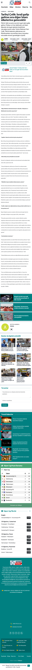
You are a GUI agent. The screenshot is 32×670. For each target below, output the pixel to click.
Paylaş (4, 63)
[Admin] (5, 327)
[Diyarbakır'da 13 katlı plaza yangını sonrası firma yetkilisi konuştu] (8, 342)
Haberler (3, 11)
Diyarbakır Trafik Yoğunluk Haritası (22, 641)
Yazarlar (29, 656)
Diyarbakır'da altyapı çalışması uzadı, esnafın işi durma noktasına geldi (24, 364)
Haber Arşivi (22, 650)
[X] (13, 633)
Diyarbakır (4, 7)
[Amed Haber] (15, 2)
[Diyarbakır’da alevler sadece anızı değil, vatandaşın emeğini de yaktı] (8, 372)
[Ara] (29, 3)
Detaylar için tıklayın (16, 505)
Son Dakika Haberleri (9, 650)
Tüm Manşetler (22, 645)
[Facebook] (10, 633)
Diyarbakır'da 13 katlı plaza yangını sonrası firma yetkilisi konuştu (7, 349)
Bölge (11, 7)
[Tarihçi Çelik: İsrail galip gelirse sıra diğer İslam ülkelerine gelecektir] (16, 51)
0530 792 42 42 (17, 623)
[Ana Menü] (1, 2)
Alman (14, 171)
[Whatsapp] (19, 633)
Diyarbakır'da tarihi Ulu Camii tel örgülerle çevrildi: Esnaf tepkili (23, 349)
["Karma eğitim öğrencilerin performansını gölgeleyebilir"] (24, 372)
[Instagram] (16, 633)
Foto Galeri (21, 656)
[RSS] (21, 633)
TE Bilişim (20, 660)
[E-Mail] (11, 329)
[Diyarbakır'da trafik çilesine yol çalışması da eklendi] (8, 357)
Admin (12, 326)
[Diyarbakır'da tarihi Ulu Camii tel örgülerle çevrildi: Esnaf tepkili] (24, 342)
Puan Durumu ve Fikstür (7, 646)
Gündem (18, 7)
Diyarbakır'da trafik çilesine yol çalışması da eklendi (7, 364)
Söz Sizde (11, 11)
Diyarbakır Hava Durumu (7, 641)
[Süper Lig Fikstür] (30, 511)
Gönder (4, 405)
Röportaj (25, 7)
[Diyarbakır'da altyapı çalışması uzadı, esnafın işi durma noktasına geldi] (24, 357)
